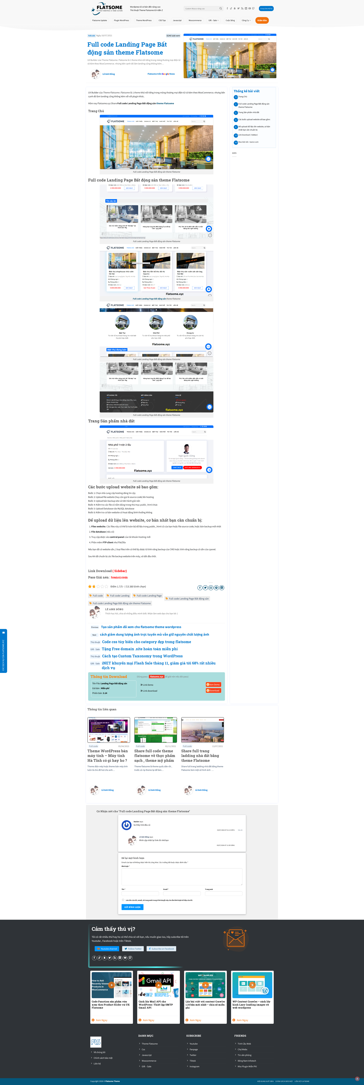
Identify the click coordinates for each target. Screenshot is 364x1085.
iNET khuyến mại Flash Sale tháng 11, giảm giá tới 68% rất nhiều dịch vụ (159, 665)
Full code (91, 36)
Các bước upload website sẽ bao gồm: (254, 119)
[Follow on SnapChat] (235, 8)
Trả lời (240, 830)
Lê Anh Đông (107, 790)
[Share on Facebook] (199, 587)
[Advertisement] (142, 86)
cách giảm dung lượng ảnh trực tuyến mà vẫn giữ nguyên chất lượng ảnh (154, 634)
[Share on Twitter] (205, 587)
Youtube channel (109, 948)
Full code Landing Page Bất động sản (149, 298)
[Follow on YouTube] (250, 8)
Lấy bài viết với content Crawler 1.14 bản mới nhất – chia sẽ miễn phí (205, 1004)
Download (214, 690)
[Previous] (90, 999)
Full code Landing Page (149, 595)
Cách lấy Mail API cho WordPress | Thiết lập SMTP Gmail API (156, 1004)
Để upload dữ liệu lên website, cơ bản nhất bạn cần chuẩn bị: (254, 128)
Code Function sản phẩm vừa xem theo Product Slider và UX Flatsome (111, 1004)
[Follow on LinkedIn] (246, 8)
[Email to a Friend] (210, 587)
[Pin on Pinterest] (216, 587)
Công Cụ (245, 20)
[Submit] (220, 8)
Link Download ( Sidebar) (248, 134)
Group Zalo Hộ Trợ (266, 9)
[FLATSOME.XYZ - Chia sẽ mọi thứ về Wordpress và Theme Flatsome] (108, 8)
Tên (123, 889)
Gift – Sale (213, 20)
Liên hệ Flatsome (302, 1081)
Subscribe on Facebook (163, 948)
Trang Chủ (242, 96)
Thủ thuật (95, 642)
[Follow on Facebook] (227, 8)
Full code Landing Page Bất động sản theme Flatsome (127, 48)
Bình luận (126, 866)
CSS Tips (162, 20)
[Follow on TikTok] (231, 8)
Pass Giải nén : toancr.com (248, 142)
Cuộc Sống (230, 20)
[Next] (274, 999)
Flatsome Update (99, 20)
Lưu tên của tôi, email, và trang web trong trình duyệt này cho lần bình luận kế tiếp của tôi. (159, 900)
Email (165, 889)
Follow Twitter (135, 948)
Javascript (177, 20)
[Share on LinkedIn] (221, 587)
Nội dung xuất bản (265, 1081)
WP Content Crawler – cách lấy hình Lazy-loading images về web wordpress (251, 1004)
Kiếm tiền (262, 20)
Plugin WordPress (121, 20)
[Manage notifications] (357, 1078)
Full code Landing (119, 595)
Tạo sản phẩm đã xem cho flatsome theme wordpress (140, 627)
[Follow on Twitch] (253, 8)
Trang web (209, 889)
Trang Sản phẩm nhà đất (248, 112)
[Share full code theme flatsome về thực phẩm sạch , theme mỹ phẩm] (155, 729)
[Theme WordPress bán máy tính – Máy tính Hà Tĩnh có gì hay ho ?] (108, 729)
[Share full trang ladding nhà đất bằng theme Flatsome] (202, 729)
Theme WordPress (144, 20)
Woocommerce (195, 20)
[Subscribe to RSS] (242, 8)
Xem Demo (214, 684)
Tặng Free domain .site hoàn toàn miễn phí (140, 648)
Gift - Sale (95, 649)
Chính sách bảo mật (284, 1081)
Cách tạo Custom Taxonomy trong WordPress (142, 656)
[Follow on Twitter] (238, 8)
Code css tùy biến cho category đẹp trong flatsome (146, 641)
